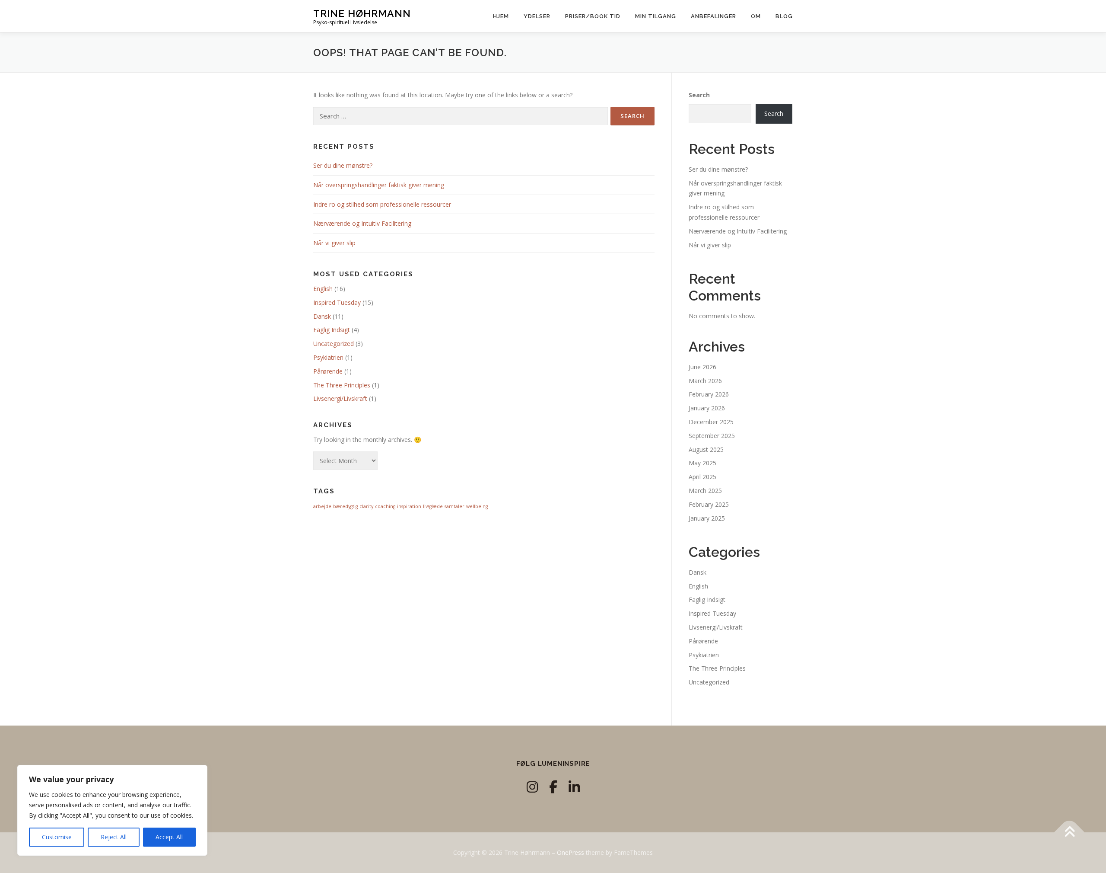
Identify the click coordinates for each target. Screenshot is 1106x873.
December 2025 (711, 422)
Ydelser (537, 16)
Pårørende (328, 371)
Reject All (114, 837)
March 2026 (705, 381)
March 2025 (705, 490)
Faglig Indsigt (331, 330)
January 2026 (707, 408)
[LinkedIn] (574, 787)
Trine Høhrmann (362, 13)
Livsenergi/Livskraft (340, 398)
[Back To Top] (1069, 832)
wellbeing (477, 506)
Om (756, 16)
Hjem (501, 16)
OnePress (570, 852)
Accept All (169, 837)
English (323, 289)
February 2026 (709, 394)
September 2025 (712, 436)
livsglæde (433, 506)
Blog (784, 16)
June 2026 (702, 367)
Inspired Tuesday (337, 302)
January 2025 (707, 518)
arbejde (322, 506)
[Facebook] (553, 787)
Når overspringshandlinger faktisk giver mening (378, 185)
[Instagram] (532, 787)
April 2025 (702, 477)
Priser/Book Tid (592, 16)
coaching (385, 506)
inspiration (409, 506)
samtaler (454, 506)
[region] (112, 810)
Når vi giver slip (334, 243)
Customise (57, 837)
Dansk (322, 316)
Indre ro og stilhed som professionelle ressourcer (382, 204)
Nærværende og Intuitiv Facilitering (362, 223)
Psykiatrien (328, 357)
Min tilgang (655, 16)
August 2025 (706, 449)
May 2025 (702, 463)
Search (699, 95)
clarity (366, 506)
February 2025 (709, 504)
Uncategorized (333, 343)
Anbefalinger (713, 16)
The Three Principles (341, 385)
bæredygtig (345, 506)
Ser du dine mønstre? (342, 165)
